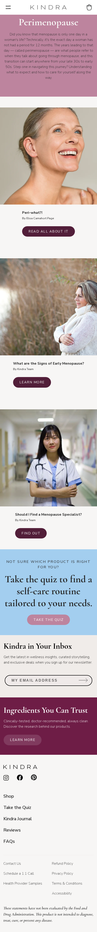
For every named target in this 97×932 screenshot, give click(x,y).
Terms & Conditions (67, 883)
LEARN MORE (22, 740)
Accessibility (62, 893)
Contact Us (12, 863)
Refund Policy (62, 863)
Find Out (30, 533)
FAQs (9, 841)
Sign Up (83, 682)
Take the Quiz (48, 619)
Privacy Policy (62, 873)
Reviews (12, 830)
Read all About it (48, 231)
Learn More (32, 382)
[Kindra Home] (48, 7)
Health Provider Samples (22, 883)
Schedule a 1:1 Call (18, 873)
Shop (8, 796)
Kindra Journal (17, 819)
